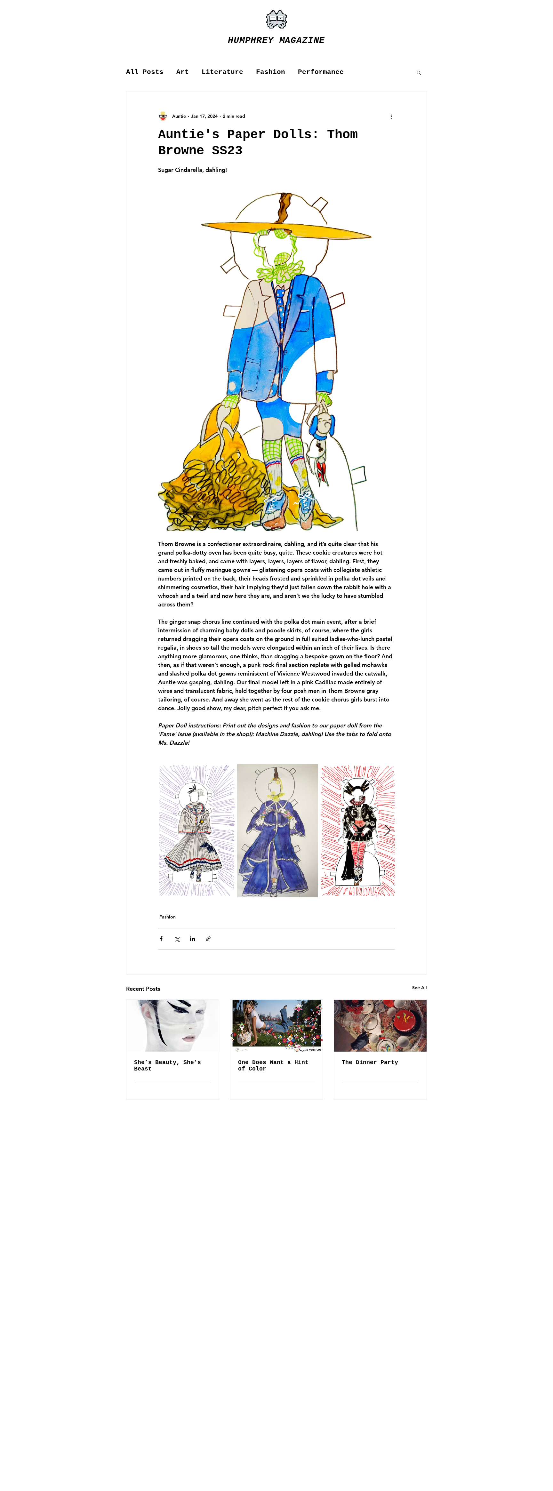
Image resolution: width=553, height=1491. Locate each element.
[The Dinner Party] (380, 1026)
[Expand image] (197, 830)
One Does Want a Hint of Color (273, 1065)
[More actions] (391, 116)
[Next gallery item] (387, 830)
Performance (321, 72)
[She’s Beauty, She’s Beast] (172, 1026)
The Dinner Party (370, 1062)
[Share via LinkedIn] (192, 939)
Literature (222, 72)
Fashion (270, 72)
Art (182, 72)
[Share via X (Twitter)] (177, 939)
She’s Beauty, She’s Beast (167, 1065)
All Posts (145, 72)
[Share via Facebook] (161, 939)
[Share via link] (208, 939)
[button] (419, 72)
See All (419, 987)
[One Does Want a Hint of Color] (276, 1026)
